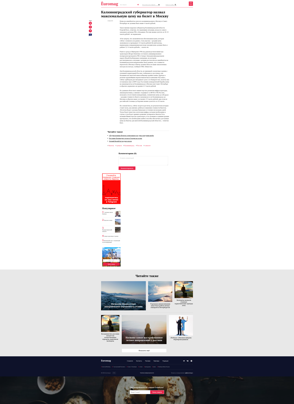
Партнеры (156, 361)
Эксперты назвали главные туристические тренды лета (184, 302)
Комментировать (127, 168)
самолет (147, 145)
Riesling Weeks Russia (163, 366)
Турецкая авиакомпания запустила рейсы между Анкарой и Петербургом (160, 305)
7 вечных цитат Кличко (107, 213)
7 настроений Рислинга (118, 366)
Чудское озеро (108, 220)
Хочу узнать (111, 264)
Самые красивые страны (111, 236)
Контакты (139, 361)
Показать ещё (144, 351)
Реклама (147, 361)
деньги (119, 145)
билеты (110, 145)
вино (154, 366)
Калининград (128, 145)
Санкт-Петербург (132, 366)
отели (140, 366)
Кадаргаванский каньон (107, 230)
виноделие (147, 366)
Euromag (109, 3)
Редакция (165, 361)
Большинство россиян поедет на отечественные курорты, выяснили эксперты (110, 337)
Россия (139, 145)
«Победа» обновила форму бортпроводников (181, 338)
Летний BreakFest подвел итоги (120, 141)
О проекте (130, 361)
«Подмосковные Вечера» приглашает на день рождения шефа (131, 135)
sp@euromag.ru (189, 373)
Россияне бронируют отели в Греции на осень (125, 138)
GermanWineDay (105, 366)
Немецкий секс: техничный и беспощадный (111, 241)
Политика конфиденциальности (147, 372)
